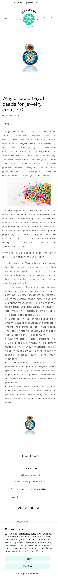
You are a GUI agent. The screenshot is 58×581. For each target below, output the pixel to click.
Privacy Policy (35, 551)
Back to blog (31, 456)
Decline (27, 566)
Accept (27, 558)
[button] (6, 18)
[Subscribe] (47, 497)
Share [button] (8, 123)
